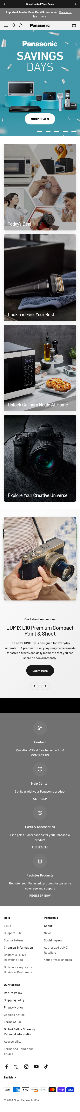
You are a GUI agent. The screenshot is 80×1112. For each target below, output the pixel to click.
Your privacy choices (58, 959)
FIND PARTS (40, 847)
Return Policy (13, 993)
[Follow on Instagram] (26, 1066)
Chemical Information (18, 947)
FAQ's (7, 925)
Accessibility (12, 1041)
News (47, 933)
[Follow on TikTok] (46, 1066)
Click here (65, 12)
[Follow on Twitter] (16, 1066)
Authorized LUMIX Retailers (56, 950)
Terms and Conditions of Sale (19, 1051)
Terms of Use (13, 1022)
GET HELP (40, 798)
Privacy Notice (13, 1007)
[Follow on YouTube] (36, 1066)
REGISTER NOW (40, 895)
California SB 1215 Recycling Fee (15, 957)
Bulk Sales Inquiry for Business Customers (18, 969)
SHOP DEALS (40, 119)
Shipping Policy (14, 1000)
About (48, 925)
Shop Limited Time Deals (40, 4)
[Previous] (4, 4)
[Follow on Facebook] (6, 1066)
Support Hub (12, 933)
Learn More (40, 670)
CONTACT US (40, 755)
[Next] (75, 4)
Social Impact (53, 940)
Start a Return (13, 940)
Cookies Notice (14, 1014)
